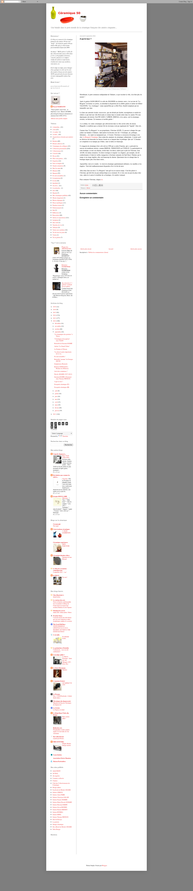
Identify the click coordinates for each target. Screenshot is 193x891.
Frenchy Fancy (57, 616)
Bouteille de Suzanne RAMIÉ (63, 343)
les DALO (56, 575)
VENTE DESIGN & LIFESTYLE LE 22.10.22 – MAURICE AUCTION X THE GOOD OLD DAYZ (61, 628)
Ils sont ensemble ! (59, 356)
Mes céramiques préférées (60, 195)
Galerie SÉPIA (56, 815)
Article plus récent (85, 249)
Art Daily (55, 773)
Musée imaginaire (57, 198)
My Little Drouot (58, 736)
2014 (55, 315)
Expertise (55, 161)
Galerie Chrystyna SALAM (60, 797)
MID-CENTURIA (58, 742)
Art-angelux (56, 776)
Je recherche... (56, 188)
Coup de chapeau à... (59, 454)
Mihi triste (65, 498)
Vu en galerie (56, 237)
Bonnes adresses (57, 144)
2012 (55, 321)
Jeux (53, 190)
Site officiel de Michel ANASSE (62, 827)
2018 (55, 307)
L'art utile (56, 635)
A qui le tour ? (58, 381)
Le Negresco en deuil (58, 710)
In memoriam (56, 178)
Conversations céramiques (61, 529)
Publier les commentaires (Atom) (98, 252)
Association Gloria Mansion (62, 758)
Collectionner (56, 151)
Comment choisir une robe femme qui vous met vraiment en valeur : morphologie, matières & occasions (62, 619)
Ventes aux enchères (58, 230)
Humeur (54, 171)
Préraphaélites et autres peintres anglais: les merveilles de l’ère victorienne (61, 731)
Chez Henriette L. (58, 595)
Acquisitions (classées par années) (62, 137)
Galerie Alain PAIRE (58, 795)
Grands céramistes (57, 166)
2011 (55, 414)
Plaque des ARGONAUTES (66, 248)
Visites (54, 235)
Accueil (111, 249)
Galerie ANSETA (57, 792)
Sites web (55, 222)
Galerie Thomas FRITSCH (60, 817)
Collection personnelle (59, 148)
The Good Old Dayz (59, 624)
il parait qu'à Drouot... (59, 738)
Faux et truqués (57, 163)
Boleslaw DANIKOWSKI (66, 266)
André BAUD (56, 771)
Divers (88, 188)
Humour (54, 173)
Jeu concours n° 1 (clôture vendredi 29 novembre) (67, 284)
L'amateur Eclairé (59, 681)
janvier (57, 410)
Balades (54, 141)
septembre (58, 332)
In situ (54, 181)
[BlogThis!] (95, 185)
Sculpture (55, 220)
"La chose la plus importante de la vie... (62, 353)
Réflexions (55, 213)
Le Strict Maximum (59, 668)
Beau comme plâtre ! (65, 717)
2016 (55, 309)
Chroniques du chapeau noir (62, 701)
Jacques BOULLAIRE (60, 496)
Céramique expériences (60, 542)
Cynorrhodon (57, 755)
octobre (57, 329)
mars (56, 405)
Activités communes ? (61, 371)
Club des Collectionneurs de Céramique (61, 784)
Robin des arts (57, 728)
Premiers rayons (57, 205)
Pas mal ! (64, 577)
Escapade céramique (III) (61, 387)
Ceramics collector (58, 778)
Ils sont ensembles (57, 176)
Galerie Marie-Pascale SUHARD (62, 802)
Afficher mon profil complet (59, 118)
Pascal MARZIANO (59, 107)
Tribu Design (56, 829)
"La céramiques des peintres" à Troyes (63, 335)
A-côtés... (55, 134)
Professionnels (56, 208)
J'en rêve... (55, 186)
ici (102, 179)
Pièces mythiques (57, 203)
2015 (55, 312)
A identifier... (56, 127)
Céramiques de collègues (60, 146)
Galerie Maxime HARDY (59, 805)
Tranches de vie (57, 225)
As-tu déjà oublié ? (59, 655)
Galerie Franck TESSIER (59, 800)
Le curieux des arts (59, 600)
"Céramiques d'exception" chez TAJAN (62, 340)
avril (56, 402)
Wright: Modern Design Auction (66, 744)
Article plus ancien (136, 249)
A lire (54, 129)
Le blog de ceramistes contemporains (60, 569)
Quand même (56, 597)
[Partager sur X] (98, 185)
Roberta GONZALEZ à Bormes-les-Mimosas (61, 368)
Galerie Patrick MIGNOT (59, 810)
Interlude (55, 183)
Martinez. (64, 670)
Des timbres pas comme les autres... (61, 476)
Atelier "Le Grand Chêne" (62, 346)
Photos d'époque (57, 200)
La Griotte (56, 708)
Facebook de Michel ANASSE (61, 790)
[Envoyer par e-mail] (93, 185)
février (57, 408)
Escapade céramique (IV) (61, 384)
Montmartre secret (59, 610)
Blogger (104, 865)
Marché (54, 193)
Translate (65, 436)
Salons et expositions (58, 218)
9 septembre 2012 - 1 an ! (60, 572)
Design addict (56, 787)
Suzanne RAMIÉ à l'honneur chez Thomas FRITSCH (62, 378)
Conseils (55, 153)
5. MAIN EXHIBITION (66, 532)
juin (56, 396)
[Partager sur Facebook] (100, 185)
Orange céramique (57, 824)
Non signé (56, 526)
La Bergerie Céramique (90, 137)
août (56, 391)
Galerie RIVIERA (57, 812)
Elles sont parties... (58, 158)
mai (56, 399)
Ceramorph (56, 524)
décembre (58, 323)
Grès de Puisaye (57, 819)
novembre (58, 326)
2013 (55, 318)
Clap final (65, 479)
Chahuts (55, 781)
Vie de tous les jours (58, 232)
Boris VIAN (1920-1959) (65, 456)
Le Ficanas (56, 694)
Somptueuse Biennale (60, 364)
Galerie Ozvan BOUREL (59, 807)
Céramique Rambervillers (61, 555)
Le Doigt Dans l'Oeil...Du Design (61, 714)
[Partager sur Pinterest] (102, 185)
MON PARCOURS (65, 545)
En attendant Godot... (65, 637)
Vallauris (55, 227)
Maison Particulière (59, 761)
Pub (53, 210)
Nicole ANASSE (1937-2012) (63, 374)
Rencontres (55, 215)
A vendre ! (55, 132)
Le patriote (55, 822)
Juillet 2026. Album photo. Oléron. (62, 612)
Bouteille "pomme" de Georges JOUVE (63, 360)
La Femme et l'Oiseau (60, 349)
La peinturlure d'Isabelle (61, 648)
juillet (57, 394)
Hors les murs (56, 168)
